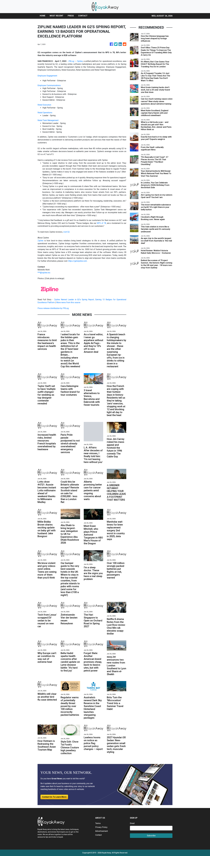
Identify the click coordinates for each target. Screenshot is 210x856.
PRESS (71, 16)
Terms (98, 823)
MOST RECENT (56, 16)
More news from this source (68, 302)
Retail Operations (45, 112)
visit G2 (66, 232)
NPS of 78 (101, 223)
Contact (98, 835)
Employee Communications (49, 85)
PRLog (71, 61)
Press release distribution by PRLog (53, 308)
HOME (42, 16)
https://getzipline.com (77, 261)
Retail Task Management (48, 120)
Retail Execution (44, 105)
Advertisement (101, 831)
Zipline (80, 61)
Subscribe (151, 835)
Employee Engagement (47, 76)
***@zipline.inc (44, 272)
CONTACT (83, 16)
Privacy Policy (101, 827)
